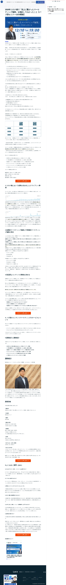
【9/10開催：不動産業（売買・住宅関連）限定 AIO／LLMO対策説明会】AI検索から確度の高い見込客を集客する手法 (14, 556)
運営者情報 (34, 2)
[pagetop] (65, 584)
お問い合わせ (40, 577)
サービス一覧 (13, 2)
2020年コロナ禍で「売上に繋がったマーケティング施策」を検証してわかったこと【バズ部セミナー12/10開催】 (55, 10)
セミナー (29, 2)
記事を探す (9, 2)
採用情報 (35, 577)
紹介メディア (24, 580)
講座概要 (50, 13)
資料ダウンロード (23, 2)
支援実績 (18, 2)
